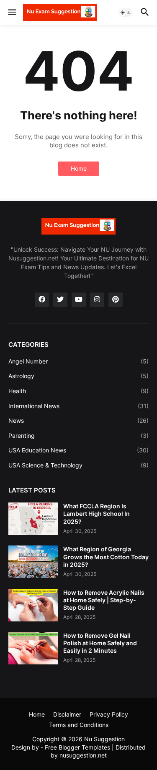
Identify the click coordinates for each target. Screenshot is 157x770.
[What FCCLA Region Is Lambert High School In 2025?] (33, 518)
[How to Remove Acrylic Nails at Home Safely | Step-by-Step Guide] (33, 605)
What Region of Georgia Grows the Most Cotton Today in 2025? (106, 556)
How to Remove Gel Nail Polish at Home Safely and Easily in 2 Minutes (100, 643)
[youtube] (79, 300)
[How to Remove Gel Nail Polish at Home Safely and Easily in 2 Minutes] (33, 648)
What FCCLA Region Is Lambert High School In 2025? (96, 513)
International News (78, 405)
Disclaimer (67, 714)
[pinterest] (115, 300)
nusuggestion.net (83, 755)
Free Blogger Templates (77, 747)
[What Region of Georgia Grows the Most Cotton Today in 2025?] (33, 561)
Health (78, 390)
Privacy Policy (109, 714)
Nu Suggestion (104, 738)
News (78, 420)
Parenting (78, 435)
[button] (11, 12)
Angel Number (78, 361)
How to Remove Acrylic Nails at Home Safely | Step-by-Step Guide (103, 600)
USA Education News (78, 450)
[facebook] (42, 300)
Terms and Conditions (78, 724)
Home (79, 168)
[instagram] (97, 300)
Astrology (78, 375)
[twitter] (60, 300)
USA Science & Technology (78, 465)
